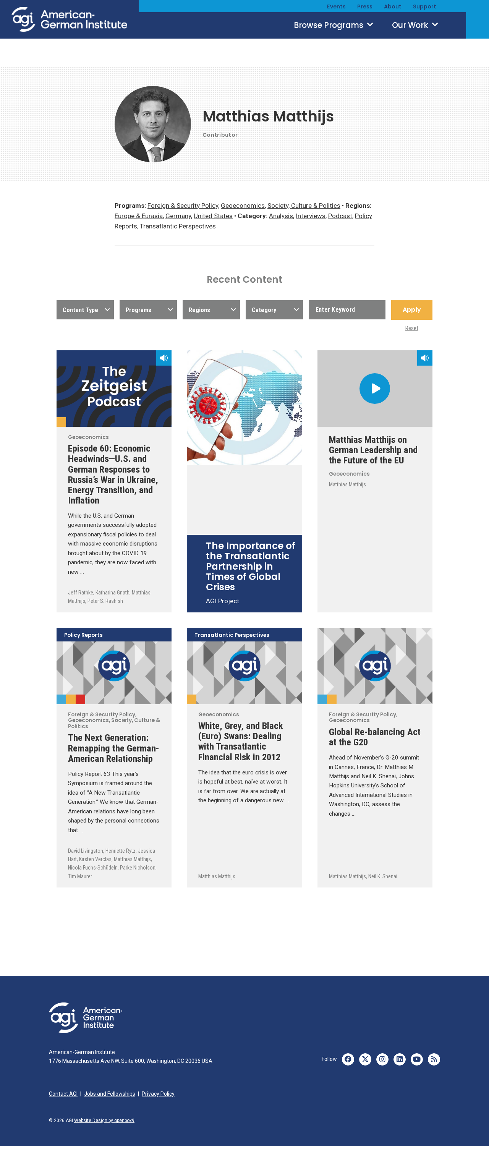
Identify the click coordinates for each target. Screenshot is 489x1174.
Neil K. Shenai (382, 876)
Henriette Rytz (120, 851)
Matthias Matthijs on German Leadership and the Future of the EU (373, 450)
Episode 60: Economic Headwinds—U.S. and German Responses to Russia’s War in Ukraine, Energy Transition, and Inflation (113, 474)
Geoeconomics (243, 205)
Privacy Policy (158, 1094)
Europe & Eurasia (139, 216)
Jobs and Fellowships (109, 1094)
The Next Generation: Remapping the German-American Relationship (113, 748)
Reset (411, 328)
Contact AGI (63, 1094)
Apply (412, 309)
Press (364, 6)
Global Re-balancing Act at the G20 (375, 737)
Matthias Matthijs (347, 484)
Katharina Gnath (113, 592)
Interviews (310, 216)
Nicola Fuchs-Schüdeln (93, 868)
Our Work (411, 25)
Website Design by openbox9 (104, 1120)
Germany (178, 216)
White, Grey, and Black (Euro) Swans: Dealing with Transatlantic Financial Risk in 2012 (240, 741)
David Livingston (85, 851)
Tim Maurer (80, 876)
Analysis (281, 216)
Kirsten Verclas (95, 859)
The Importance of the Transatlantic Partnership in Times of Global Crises (250, 566)
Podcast (340, 216)
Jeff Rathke (80, 592)
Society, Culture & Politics (303, 205)
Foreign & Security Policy (182, 205)
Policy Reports (83, 635)
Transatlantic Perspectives (178, 226)
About (393, 6)
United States (213, 216)
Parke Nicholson (137, 868)
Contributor (220, 135)
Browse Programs (329, 25)
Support (424, 6)
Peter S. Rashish (105, 601)
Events (336, 6)
